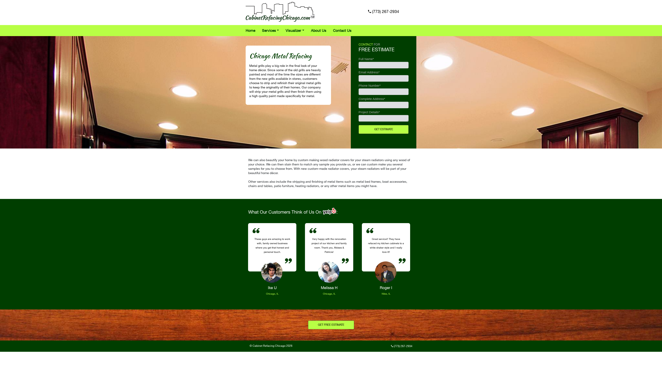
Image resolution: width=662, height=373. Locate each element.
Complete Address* (372, 99)
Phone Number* (370, 85)
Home (250, 30)
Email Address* (369, 72)
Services (269, 30)
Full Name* (366, 59)
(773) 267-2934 (385, 12)
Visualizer (293, 30)
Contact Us (342, 30)
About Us (318, 30)
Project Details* (369, 112)
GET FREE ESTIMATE (331, 325)
